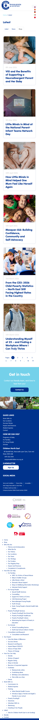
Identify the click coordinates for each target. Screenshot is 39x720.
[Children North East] (11, 5)
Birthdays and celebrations (20, 675)
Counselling (15, 594)
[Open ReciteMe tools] (34, 6)
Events (10, 679)
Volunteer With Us (13, 703)
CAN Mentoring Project (19, 599)
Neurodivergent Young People (21, 601)
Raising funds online (18, 670)
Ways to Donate (13, 663)
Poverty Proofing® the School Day (22, 613)
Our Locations (7, 421)
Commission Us (13, 684)
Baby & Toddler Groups (19, 578)
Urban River (19, 485)
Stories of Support (13, 658)
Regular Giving (12, 660)
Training (10, 689)
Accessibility (28, 483)
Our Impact (7, 637)
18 (28, 361)
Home (5, 15)
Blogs (20, 29)
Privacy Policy (19, 483)
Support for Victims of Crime (21, 597)
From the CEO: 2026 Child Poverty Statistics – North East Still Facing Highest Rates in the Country (19, 289)
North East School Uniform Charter (23, 630)
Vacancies (11, 701)
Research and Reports (15, 644)
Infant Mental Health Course (21, 691)
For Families (6, 440)
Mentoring (11, 705)
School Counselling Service (20, 627)
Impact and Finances (9, 425)
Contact (5, 430)
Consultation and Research (16, 632)
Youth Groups (16, 604)
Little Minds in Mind (18, 580)
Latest (6, 29)
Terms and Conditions (8, 483)
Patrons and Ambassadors (16, 547)
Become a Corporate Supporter (18, 665)
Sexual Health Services (19, 592)
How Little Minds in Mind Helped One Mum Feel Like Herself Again (19, 182)
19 (33, 361)
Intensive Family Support (19, 587)
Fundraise (11, 668)
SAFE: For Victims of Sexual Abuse (22, 575)
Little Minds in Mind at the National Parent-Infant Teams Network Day (19, 129)
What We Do (12, 549)
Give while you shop (18, 677)
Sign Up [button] (11, 467)
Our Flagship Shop (13, 563)
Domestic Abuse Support (20, 582)
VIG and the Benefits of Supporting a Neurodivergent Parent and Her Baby (19, 76)
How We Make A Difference (16, 639)
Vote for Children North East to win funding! (21, 712)
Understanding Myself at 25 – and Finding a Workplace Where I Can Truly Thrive (19, 343)
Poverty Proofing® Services (16, 611)
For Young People (8, 442)
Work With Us (7, 418)
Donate (10, 656)
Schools (5, 444)
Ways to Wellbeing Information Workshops (25, 585)
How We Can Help (10, 571)
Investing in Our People (15, 708)
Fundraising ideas (17, 672)
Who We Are (8, 545)
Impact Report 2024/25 (15, 646)
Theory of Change (13, 651)
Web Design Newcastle (8, 485)
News (13, 29)
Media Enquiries (8, 428)
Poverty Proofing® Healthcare (21, 616)
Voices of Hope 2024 (14, 649)
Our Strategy (12, 559)
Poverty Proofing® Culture (20, 618)
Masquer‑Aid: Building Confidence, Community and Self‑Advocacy (19, 234)
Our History (11, 552)
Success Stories (8, 423)
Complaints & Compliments (16, 568)
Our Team (11, 556)
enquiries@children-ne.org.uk (14, 459)
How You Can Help (10, 653)
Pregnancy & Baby (9, 437)
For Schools (11, 625)
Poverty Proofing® (13, 698)
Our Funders (12, 561)
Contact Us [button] (19, 390)
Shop (5, 542)
